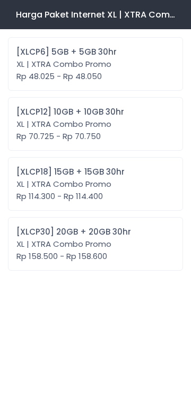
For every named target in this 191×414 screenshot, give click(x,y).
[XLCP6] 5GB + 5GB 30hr (66, 64)
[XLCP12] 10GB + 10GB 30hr (70, 124)
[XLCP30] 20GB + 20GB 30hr (73, 244)
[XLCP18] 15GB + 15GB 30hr (70, 184)
